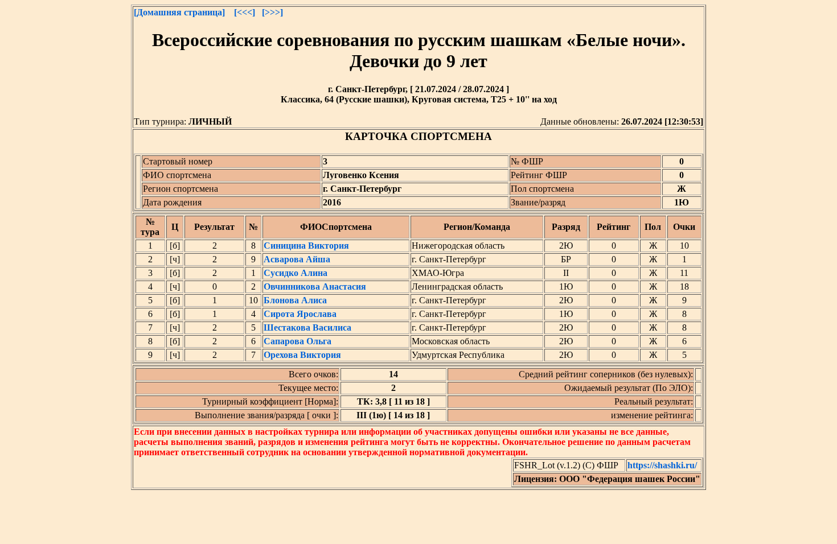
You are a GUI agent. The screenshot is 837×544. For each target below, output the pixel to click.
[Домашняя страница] (179, 12)
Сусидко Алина (295, 273)
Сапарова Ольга (297, 341)
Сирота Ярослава (300, 314)
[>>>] (272, 12)
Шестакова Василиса (307, 327)
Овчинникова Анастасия (315, 286)
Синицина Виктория (306, 245)
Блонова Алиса (295, 300)
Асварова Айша (297, 259)
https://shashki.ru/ (662, 465)
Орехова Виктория (302, 355)
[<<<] (244, 12)
